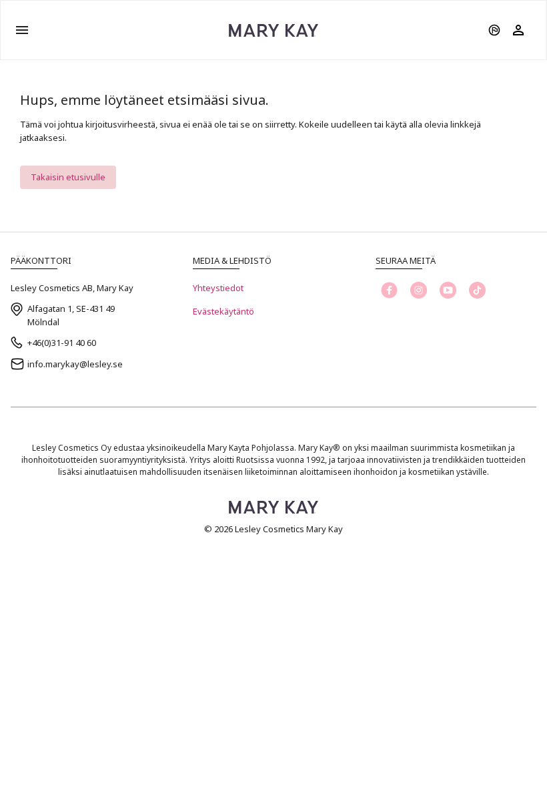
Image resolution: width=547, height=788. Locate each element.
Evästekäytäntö (223, 311)
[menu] (22, 30)
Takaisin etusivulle (68, 177)
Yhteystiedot (218, 288)
